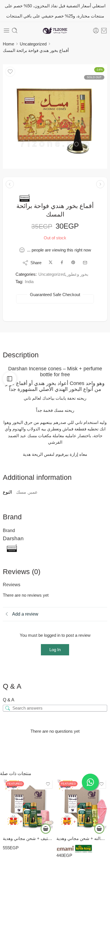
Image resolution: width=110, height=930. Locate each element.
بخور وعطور (77, 274)
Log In (55, 649)
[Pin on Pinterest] (73, 262)
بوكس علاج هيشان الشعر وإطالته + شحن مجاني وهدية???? (81, 838)
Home (8, 44)
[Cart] (104, 30)
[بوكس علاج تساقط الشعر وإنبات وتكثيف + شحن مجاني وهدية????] (28, 803)
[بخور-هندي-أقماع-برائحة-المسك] (55, 116)
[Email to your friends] (85, 262)
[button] (46, 829)
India (29, 281)
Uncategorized (33, 44)
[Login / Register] (96, 30)
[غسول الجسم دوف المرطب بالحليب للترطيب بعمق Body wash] (10, 184)
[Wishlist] (10, 71)
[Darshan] (25, 198)
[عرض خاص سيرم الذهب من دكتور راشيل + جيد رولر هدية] (100, 184)
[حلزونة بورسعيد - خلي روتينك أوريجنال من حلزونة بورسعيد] (55, 30)
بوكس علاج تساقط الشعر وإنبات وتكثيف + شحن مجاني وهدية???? (28, 838)
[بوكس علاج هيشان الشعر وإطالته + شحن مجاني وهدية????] (81, 803)
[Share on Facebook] (62, 262)
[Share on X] (51, 262)
